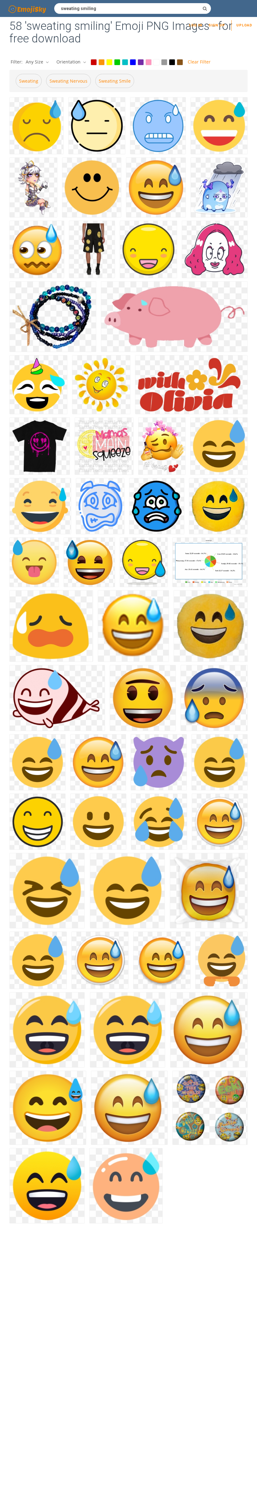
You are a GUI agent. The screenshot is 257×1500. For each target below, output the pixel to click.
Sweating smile (115, 81)
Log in (195, 25)
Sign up (216, 25)
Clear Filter (199, 62)
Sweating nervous (68, 81)
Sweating (28, 81)
